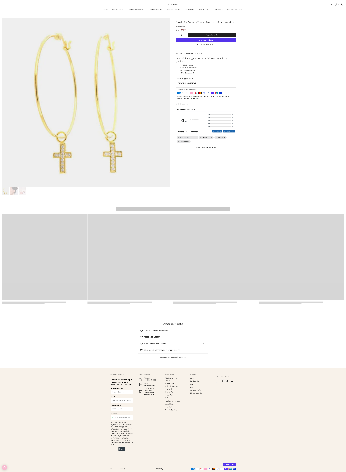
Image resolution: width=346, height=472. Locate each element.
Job (191, 384)
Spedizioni (168, 407)
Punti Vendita (194, 381)
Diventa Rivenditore (196, 393)
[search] (332, 4)
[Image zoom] (86, 102)
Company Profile (195, 390)
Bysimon (164, 469)
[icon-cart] (342, 4)
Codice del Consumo (171, 386)
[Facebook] (218, 381)
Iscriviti (121, 449)
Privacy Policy (169, 395)
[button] (212, 35)
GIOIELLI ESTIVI (117, 10)
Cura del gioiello (170, 383)
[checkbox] (184, 141)
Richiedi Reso (169, 404)
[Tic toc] (227, 381)
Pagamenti (168, 389)
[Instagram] (223, 381)
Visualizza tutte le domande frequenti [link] (172, 357)
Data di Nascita (116, 405)
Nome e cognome (117, 388)
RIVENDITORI (218, 10)
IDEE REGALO (203, 10)
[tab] (194, 132)
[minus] (178, 35)
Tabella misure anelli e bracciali (172, 379)
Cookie (167, 398)
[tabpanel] (206, 151)
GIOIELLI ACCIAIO (156, 10)
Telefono (114, 414)
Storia (192, 378)
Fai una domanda (217, 131)
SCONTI (105, 10)
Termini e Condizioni (171, 410)
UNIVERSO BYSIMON (234, 10)
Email (113, 397)
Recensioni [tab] (183, 132)
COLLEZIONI (189, 10)
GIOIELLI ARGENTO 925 (136, 10)
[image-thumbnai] (5, 191)
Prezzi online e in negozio (173, 401)
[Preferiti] (339, 4)
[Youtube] (232, 381)
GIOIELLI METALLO (173, 10)
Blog (191, 387)
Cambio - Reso (169, 392)
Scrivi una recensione (229, 131)
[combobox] (114, 417)
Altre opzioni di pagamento (206, 44)
